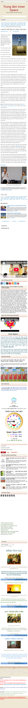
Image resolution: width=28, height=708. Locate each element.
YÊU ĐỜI (3, 26)
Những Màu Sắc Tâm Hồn (14, 674)
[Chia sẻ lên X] (4, 194)
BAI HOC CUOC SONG (9, 23)
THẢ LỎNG (3, 446)
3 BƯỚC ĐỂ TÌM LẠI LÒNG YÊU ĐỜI (13, 29)
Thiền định (18, 146)
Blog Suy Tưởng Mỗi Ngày (23, 672)
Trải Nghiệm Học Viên (20, 635)
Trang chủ (14, 221)
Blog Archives (14, 452)
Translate (10, 546)
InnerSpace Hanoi (4, 31)
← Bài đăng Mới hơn (5, 221)
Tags (8, 452)
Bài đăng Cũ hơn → (23, 221)
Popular (3, 452)
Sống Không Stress (22, 671)
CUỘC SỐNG (7, 24)
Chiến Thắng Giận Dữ (7, 671)
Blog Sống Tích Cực (14, 672)
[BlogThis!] (3, 194)
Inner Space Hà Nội (5, 388)
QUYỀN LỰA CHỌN (5, 447)
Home (2, 23)
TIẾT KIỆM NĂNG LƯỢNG (6, 449)
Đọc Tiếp (15, 210)
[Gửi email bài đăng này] (1, 194)
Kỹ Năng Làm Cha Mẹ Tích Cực (5, 672)
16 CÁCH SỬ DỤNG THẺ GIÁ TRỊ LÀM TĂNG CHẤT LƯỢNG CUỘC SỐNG (13, 360)
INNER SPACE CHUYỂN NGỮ (17, 24)
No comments (16, 31)
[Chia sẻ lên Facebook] (6, 194)
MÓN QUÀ (6, 25)
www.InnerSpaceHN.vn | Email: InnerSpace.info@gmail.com (14, 684)
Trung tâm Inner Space (14, 8)
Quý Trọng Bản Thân (14, 671)
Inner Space (3, 165)
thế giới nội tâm (12, 25)
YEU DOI (23, 25)
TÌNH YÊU (18, 25)
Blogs (16, 23)
